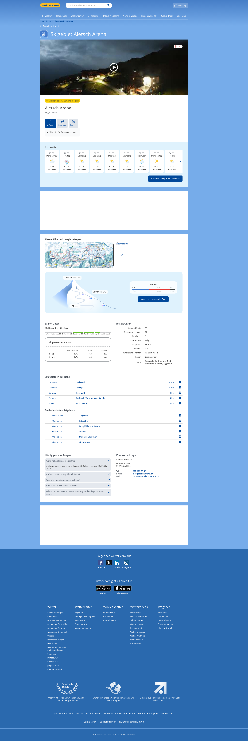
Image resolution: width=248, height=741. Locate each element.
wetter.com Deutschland (58, 624)
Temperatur (80, 620)
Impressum (167, 713)
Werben (50, 635)
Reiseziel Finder (165, 620)
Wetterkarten (84, 607)
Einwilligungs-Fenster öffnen (119, 713)
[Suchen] (108, 5)
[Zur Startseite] (50, 5)
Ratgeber (164, 607)
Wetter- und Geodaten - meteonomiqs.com (57, 648)
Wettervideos (139, 607)
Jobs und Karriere (63, 713)
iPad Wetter (108, 616)
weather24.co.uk (54, 669)
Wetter (51, 607)
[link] (47, 15)
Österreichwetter (137, 624)
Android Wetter (109, 620)
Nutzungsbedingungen (131, 721)
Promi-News (135, 643)
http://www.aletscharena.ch (146, 476)
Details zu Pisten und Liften (153, 299)
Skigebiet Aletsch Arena (64, 21)
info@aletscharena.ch (143, 473)
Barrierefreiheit (108, 721)
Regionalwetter (137, 628)
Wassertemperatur (83, 628)
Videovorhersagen (55, 612)
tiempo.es (51, 654)
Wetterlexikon (136, 639)
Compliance (90, 721)
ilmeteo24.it (52, 661)
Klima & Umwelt (165, 628)
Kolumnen (52, 616)
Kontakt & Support (148, 713)
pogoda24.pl (53, 665)
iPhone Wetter (109, 612)
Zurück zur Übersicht (52, 26)
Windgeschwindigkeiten (85, 616)
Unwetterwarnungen (56, 620)
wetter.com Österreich (57, 632)
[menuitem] (47, 15)
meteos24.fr (52, 657)
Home (42, 21)
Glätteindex (163, 616)
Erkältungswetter (165, 624)
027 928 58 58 (139, 471)
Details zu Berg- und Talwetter (165, 178)
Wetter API (52, 643)
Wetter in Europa (137, 632)
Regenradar (80, 612)
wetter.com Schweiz (56, 628)
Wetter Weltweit (137, 635)
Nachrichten (135, 612)
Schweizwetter (136, 620)
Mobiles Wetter (113, 607)
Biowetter (162, 612)
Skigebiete (49, 21)
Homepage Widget (55, 639)
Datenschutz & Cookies (88, 713)
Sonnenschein (81, 624)
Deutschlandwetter (138, 616)
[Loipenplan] (79, 255)
